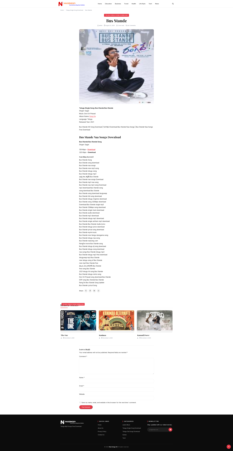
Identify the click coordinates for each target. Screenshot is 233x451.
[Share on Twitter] (86, 290)
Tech (150, 4)
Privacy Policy (102, 431)
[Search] (173, 4)
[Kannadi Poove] (155, 321)
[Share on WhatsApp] (98, 290)
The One (64, 335)
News (157, 4)
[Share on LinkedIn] (94, 290)
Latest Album (126, 425)
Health (134, 4)
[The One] (78, 321)
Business (118, 4)
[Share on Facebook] (90, 290)
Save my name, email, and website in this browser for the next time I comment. (108, 402)
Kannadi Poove (143, 335)
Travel (126, 4)
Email (81, 386)
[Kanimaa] (116, 321)
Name (82, 377)
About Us (100, 428)
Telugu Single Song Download (74, 10)
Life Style (142, 4)
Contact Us (101, 435)
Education (108, 4)
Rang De (92, 116)
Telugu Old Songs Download (131, 431)
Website (82, 394)
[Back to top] (229, 447)
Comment (83, 356)
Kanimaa (102, 335)
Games (125, 435)
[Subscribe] (170, 429)
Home (100, 4)
